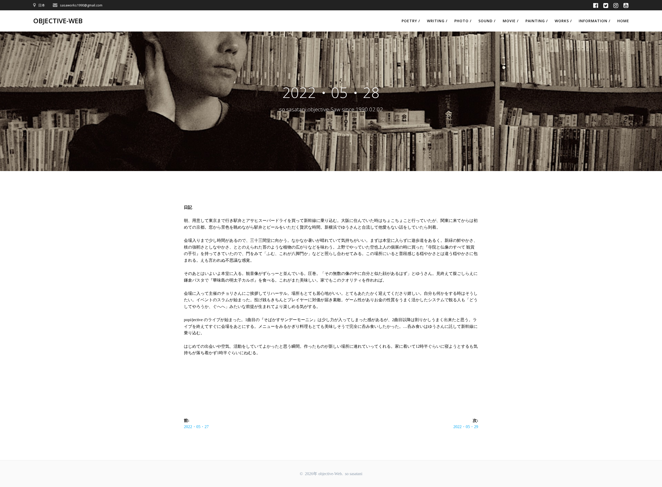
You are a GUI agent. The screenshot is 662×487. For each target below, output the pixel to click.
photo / (462, 20)
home (623, 20)
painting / (536, 20)
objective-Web (57, 21)
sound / (486, 20)
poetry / (411, 20)
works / (563, 20)
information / (594, 20)
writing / (437, 20)
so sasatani (353, 473)
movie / (510, 20)
